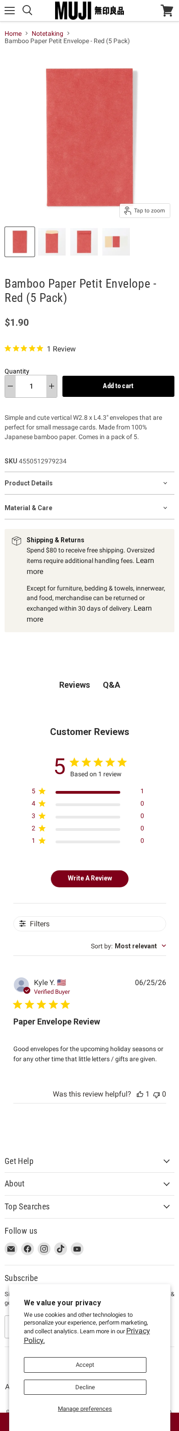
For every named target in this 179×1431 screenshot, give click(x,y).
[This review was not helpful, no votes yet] (156, 1094)
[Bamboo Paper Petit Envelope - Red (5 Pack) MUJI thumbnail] (19, 241)
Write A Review (90, 878)
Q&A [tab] (111, 685)
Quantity (17, 371)
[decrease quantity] (10, 386)
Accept (85, 1364)
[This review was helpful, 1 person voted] (140, 1094)
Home (13, 33)
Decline (85, 1387)
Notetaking (47, 33)
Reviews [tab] (74, 685)
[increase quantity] (51, 386)
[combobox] (128, 946)
